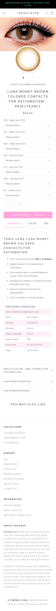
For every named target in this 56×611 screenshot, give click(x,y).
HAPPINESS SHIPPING (17, 381)
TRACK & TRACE (11, 483)
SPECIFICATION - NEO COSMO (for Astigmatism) (26, 370)
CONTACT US (10, 488)
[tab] (14, 224)
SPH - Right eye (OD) (14, 120)
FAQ (6, 459)
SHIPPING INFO (11, 464)
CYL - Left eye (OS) (13, 167)
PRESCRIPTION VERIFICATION (17, 515)
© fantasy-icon (17, 600)
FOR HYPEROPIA (11, 442)
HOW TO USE (10, 469)
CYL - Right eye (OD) (14, 131)
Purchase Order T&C (36, 604)
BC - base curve (12, 190)
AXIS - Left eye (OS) (13, 178)
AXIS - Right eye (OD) (14, 143)
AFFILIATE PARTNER (12, 505)
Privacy (12, 604)
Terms (21, 604)
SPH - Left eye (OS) (13, 155)
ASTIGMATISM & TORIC (15, 437)
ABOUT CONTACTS (13, 510)
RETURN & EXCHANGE (14, 478)
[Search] (46, 13)
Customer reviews (17, 391)
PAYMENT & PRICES (13, 474)
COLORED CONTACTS (14, 432)
